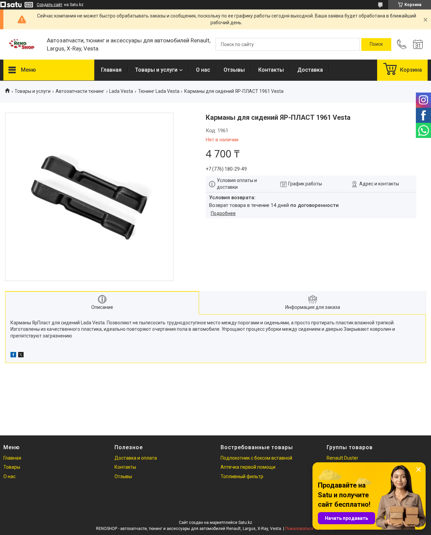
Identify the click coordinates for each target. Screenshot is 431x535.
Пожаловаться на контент (310, 528)
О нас (203, 70)
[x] (21, 355)
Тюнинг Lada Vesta (158, 91)
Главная (111, 70)
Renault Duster (342, 458)
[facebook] (13, 355)
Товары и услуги (156, 70)
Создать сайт (49, 4)
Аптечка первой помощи (248, 467)
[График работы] (418, 44)
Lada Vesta (121, 91)
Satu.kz (245, 522)
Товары (11, 467)
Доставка (310, 70)
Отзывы (234, 70)
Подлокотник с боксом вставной (256, 458)
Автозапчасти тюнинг (80, 91)
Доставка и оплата (135, 458)
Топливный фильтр (242, 476)
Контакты (271, 70)
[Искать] (376, 44)
